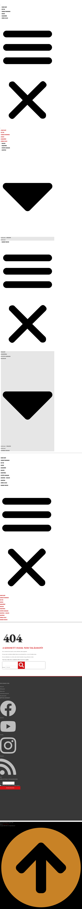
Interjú (3, 13)
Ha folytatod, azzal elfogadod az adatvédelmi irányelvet (10, 785)
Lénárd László (5, 18)
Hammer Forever (5, 242)
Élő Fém (3, 9)
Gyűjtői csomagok (6, 148)
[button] (27, 73)
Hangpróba (4, 145)
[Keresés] (21, 665)
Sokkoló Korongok (6, 11)
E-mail (1, 783)
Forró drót (4, 7)
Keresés (3, 667)
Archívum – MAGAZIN (6, 237)
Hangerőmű (4, 16)
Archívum (3, 239)
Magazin (3, 143)
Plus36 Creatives (6, 824)
